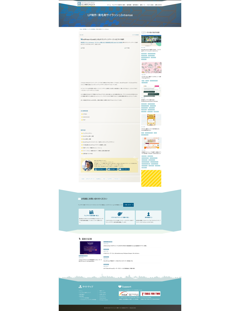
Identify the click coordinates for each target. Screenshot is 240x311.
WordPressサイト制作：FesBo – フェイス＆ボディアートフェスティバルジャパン (151, 50)
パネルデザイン (144, 82)
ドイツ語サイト (144, 109)
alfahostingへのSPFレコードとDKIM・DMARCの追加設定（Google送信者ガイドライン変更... (125, 245)
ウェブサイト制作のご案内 (118, 4)
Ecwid (83, 178)
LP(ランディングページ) (90, 178)
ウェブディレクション (151, 53)
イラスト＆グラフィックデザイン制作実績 (88, 299)
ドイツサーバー (151, 107)
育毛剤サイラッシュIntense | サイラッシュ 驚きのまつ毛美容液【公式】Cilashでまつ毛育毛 (101, 42)
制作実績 (129, 4)
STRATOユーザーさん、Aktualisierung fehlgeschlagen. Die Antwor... (122, 253)
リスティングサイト (151, 109)
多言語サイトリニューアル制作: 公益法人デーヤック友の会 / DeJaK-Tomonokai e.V (151, 153)
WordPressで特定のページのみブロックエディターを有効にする (118, 260)
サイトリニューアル (155, 163)
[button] (102, 48)
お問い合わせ (158, 4)
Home (81, 29)
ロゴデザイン (144, 59)
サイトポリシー (103, 296)
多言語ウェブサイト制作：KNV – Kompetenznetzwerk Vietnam (149, 100)
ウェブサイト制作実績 (91, 29)
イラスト (104, 178)
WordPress (98, 178)
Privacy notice (104, 299)
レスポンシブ (153, 57)
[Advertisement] (151, 178)
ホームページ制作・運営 (83, 255)
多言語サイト (156, 111)
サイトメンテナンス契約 (145, 57)
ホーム (109, 4)
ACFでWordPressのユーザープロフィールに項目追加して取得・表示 (119, 268)
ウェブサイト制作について (85, 292)
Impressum (103, 298)
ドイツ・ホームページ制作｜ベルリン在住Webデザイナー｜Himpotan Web (123, 307)
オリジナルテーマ (117, 178)
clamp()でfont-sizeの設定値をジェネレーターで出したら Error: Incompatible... (90, 260)
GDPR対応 (144, 156)
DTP (143, 80)
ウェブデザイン (109, 178)
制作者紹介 (136, 4)
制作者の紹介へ (100, 169)
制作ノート (142, 4)
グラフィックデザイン (153, 80)
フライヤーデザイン (145, 134)
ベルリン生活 (150, 4)
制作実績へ (113, 169)
